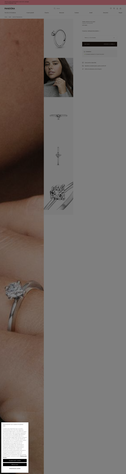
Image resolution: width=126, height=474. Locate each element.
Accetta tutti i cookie (15, 460)
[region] (15, 447)
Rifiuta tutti (15, 464)
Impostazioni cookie (14, 468)
